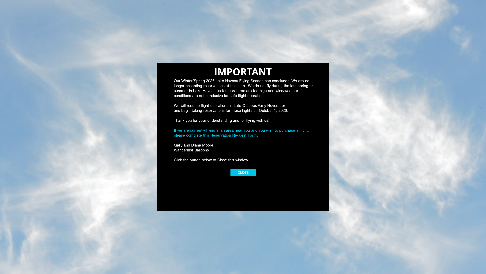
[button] (243, 172)
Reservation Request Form (233, 135)
